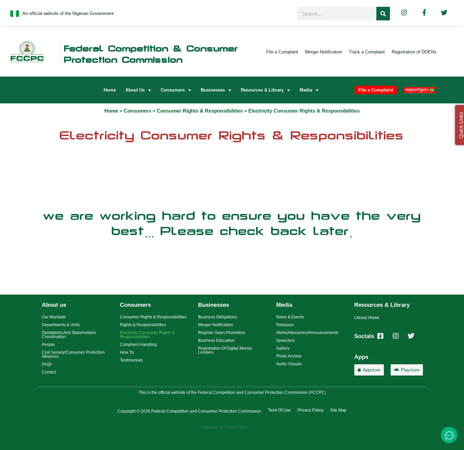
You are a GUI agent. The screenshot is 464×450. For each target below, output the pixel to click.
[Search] (383, 13)
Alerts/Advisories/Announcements (307, 332)
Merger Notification (323, 51)
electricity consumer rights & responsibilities (147, 334)
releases (285, 324)
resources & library (262, 90)
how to (127, 352)
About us (135, 90)
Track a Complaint (367, 51)
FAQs (47, 364)
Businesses (213, 90)
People (48, 344)
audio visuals (289, 364)
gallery (282, 348)
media (306, 90)
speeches (285, 340)
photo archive (289, 356)
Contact (49, 372)
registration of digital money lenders (225, 350)
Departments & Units (61, 324)
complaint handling (138, 344)
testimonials (131, 360)
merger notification (215, 324)
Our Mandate (54, 317)
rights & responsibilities (143, 324)
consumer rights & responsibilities (200, 111)
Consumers (173, 90)
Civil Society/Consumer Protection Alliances (73, 354)
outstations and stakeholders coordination (69, 334)
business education (216, 340)
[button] (138, 90)
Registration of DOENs (414, 51)
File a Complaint (282, 51)
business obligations (217, 317)
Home (110, 90)
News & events (290, 317)
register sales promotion (221, 332)
